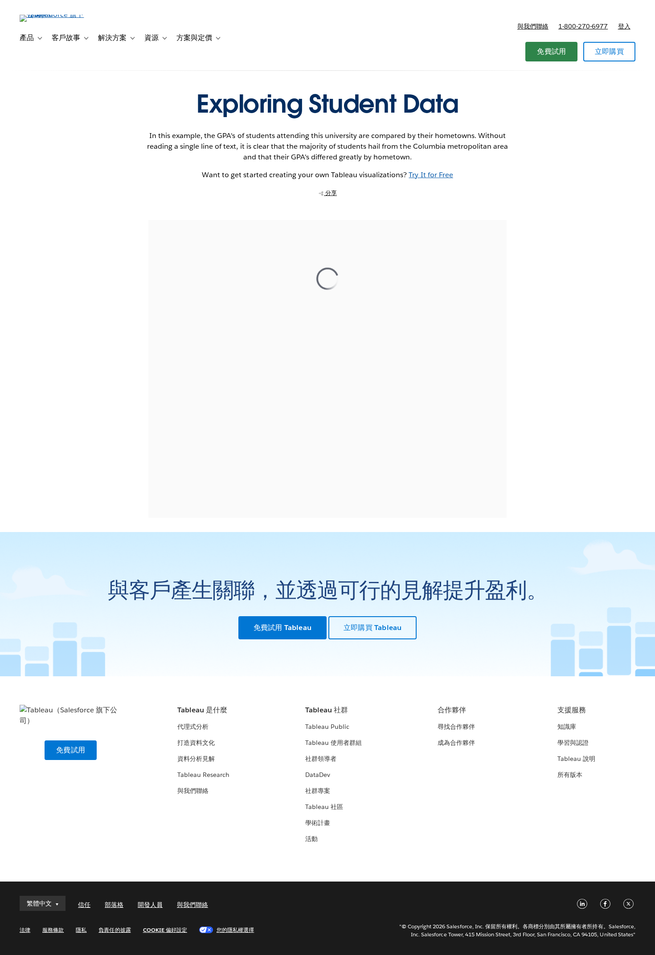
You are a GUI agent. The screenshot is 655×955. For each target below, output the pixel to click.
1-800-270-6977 (583, 26)
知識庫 (566, 727)
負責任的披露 (114, 930)
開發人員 (150, 905)
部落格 (114, 905)
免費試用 (551, 51)
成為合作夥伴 (456, 743)
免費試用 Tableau (282, 627)
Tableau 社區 (324, 807)
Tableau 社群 (326, 710)
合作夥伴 (452, 710)
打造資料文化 (196, 743)
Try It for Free (431, 174)
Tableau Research (203, 775)
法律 (25, 930)
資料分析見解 (196, 759)
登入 (624, 26)
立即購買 (609, 51)
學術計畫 (317, 823)
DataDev (317, 775)
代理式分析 (193, 727)
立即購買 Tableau (372, 627)
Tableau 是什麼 (202, 710)
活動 (311, 839)
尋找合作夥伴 (456, 727)
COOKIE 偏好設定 (165, 930)
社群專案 (317, 791)
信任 (84, 905)
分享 (330, 193)
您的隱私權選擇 (235, 930)
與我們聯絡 (533, 26)
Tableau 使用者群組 (333, 743)
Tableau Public (327, 727)
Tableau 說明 (576, 759)
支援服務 (571, 710)
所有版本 (569, 775)
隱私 (81, 930)
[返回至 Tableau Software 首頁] (53, 14)
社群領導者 (320, 759)
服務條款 (53, 930)
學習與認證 (573, 743)
